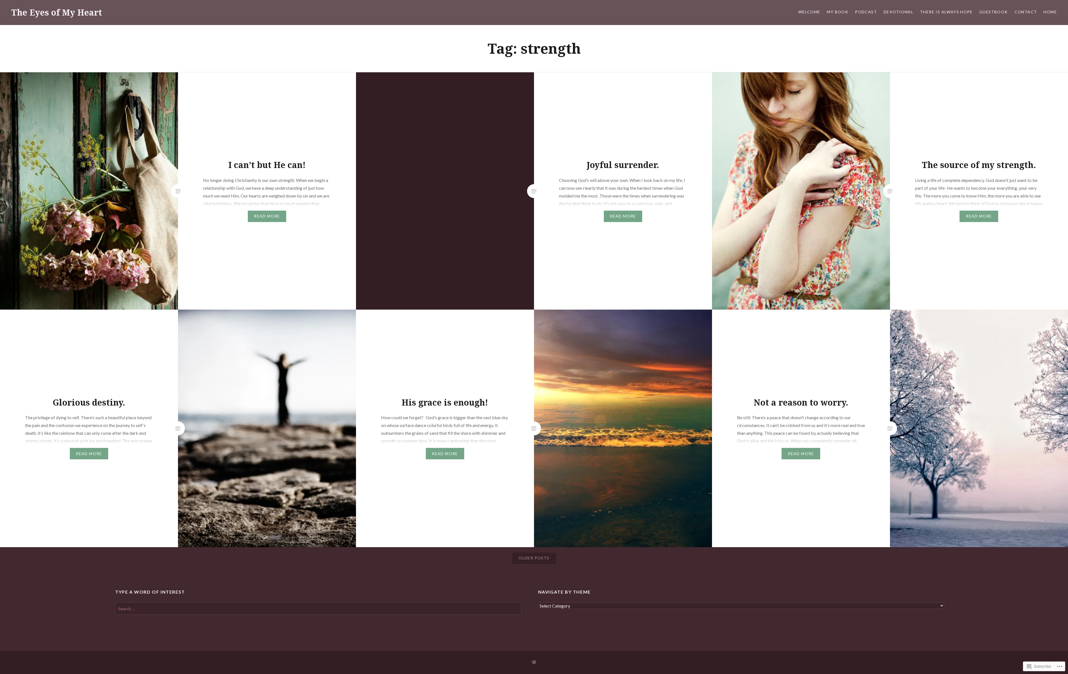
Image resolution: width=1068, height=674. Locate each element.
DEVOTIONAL (898, 11)
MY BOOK (837, 11)
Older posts (533, 558)
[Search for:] (318, 608)
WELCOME (809, 11)
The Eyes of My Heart (56, 12)
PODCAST (866, 11)
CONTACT (1026, 11)
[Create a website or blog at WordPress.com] (534, 662)
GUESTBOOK (993, 11)
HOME (1050, 11)
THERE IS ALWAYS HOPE (946, 11)
